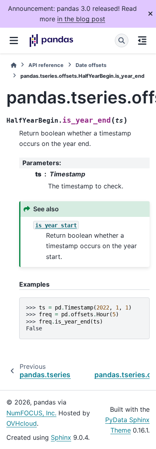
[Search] (121, 40)
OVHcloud (21, 423)
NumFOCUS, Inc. (31, 413)
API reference (46, 65)
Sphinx (61, 437)
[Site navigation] (13, 40)
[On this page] (142, 40)
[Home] (13, 65)
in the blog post (81, 19)
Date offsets (91, 65)
